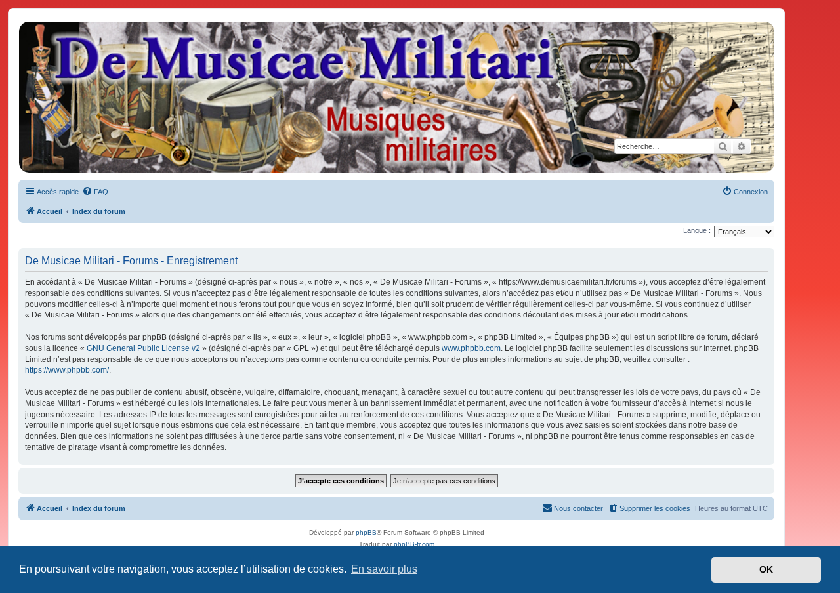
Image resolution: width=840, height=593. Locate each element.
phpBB (366, 532)
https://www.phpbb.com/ (67, 370)
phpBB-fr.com (414, 544)
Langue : (697, 230)
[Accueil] (395, 97)
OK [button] (766, 569)
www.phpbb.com (471, 348)
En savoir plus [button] (384, 569)
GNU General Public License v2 (143, 348)
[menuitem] (95, 191)
